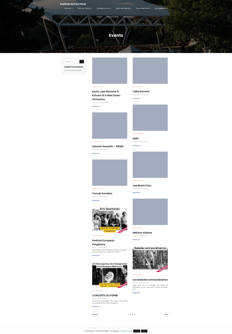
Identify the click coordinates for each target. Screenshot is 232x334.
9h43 (146, 95)
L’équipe (99, 17)
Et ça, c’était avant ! (143, 8)
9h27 (106, 150)
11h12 (146, 236)
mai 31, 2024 (96, 299)
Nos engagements (161, 8)
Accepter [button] (136, 331)
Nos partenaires (112, 17)
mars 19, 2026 (97, 197)
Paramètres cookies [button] (126, 331)
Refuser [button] (144, 331)
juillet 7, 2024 (97, 247)
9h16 (146, 189)
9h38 (146, 142)
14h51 (105, 197)
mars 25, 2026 (97, 102)
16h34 (106, 247)
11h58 (104, 299)
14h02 (146, 283)
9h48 (106, 102)
